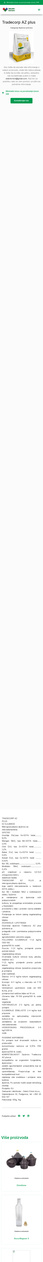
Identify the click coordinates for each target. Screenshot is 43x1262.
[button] (39, 9)
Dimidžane (21, 1185)
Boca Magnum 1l (21, 1238)
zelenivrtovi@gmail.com (16, 78)
